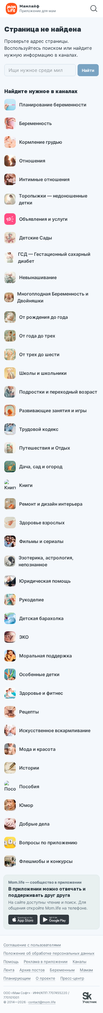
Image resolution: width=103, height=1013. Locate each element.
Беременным (62, 970)
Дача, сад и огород (40, 466)
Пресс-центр (72, 978)
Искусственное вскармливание (54, 730)
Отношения (32, 161)
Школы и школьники (43, 373)
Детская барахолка (41, 618)
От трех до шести (39, 354)
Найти (88, 70)
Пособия (29, 786)
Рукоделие (31, 600)
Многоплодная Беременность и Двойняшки (52, 297)
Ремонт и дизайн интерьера (50, 504)
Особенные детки (39, 674)
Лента (8, 970)
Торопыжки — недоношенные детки (53, 199)
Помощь (11, 961)
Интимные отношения (44, 179)
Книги (26, 485)
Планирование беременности (52, 105)
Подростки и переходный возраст (58, 392)
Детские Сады (35, 238)
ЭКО (24, 637)
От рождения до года (43, 317)
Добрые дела (34, 824)
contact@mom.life (42, 1002)
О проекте (45, 978)
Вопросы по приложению (48, 842)
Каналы (79, 961)
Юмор (26, 805)
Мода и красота (37, 749)
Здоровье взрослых (42, 522)
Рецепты (29, 712)
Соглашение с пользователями (32, 945)
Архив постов (32, 970)
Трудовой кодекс (38, 429)
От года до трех (37, 336)
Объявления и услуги (43, 219)
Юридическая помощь (45, 581)
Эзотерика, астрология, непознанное (46, 561)
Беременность (35, 123)
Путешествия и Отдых (44, 448)
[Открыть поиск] (93, 8)
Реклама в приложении (46, 961)
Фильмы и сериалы (41, 541)
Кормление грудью (40, 142)
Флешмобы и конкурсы (46, 861)
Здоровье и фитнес (41, 693)
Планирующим (17, 978)
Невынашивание (38, 277)
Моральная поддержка (45, 656)
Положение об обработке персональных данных (48, 953)
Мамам (86, 970)
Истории (29, 768)
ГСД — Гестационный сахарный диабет (54, 257)
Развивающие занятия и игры (53, 410)
